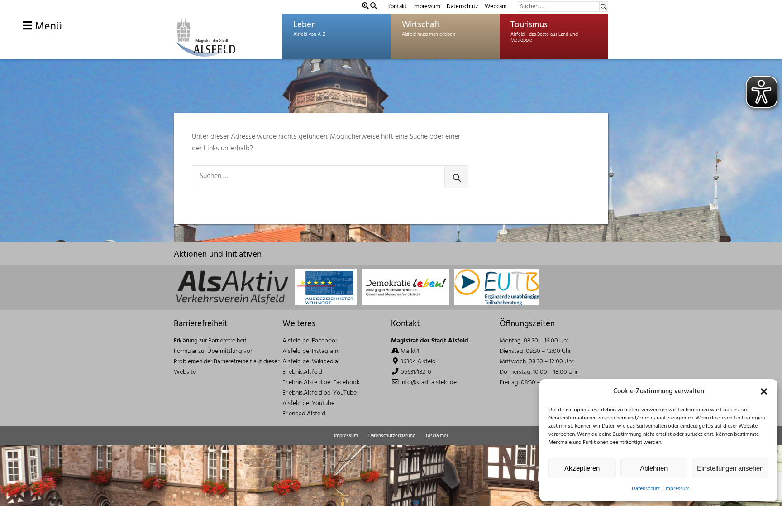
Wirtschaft (421, 25)
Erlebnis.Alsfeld (302, 372)
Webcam (496, 6)
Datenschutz (646, 488)
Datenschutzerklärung (391, 436)
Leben (304, 25)
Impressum (677, 488)
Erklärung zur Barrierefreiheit (210, 341)
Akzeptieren (582, 468)
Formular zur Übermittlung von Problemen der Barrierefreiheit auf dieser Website (226, 361)
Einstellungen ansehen (730, 468)
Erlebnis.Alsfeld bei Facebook (320, 382)
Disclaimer (437, 436)
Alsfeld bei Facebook (310, 341)
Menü (47, 26)
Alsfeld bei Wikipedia (310, 362)
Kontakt (397, 6)
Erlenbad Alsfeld (303, 414)
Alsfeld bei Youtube (308, 403)
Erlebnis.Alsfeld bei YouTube (319, 393)
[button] (763, 391)
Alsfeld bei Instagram (310, 351)
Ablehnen (654, 468)
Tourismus (529, 25)
